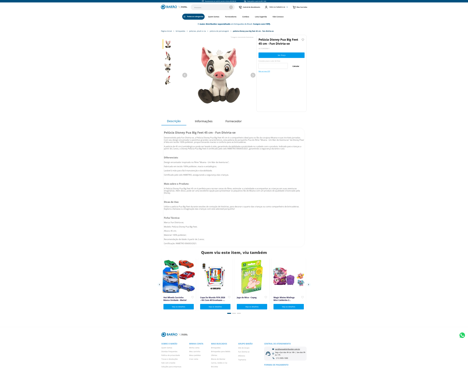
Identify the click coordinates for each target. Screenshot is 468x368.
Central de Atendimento (251, 7)
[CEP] (273, 64)
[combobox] (213, 7)
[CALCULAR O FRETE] (296, 66)
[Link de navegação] (174, 7)
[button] (229, 313)
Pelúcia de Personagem (219, 31)
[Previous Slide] (159, 284)
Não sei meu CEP (264, 71)
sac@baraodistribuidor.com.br (287, 349)
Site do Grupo (243, 348)
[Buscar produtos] (231, 7)
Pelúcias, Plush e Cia (197, 31)
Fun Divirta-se (243, 352)
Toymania (242, 359)
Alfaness (241, 356)
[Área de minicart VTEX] (300, 7)
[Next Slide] (309, 284)
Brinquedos (180, 31)
